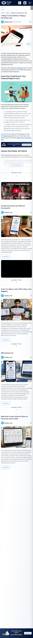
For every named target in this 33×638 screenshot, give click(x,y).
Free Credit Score (26, 144)
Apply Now (28, 633)
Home (3, 8)
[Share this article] (30, 21)
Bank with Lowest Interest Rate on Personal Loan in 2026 (14, 417)
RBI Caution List (7, 353)
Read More (6, 256)
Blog (7, 13)
